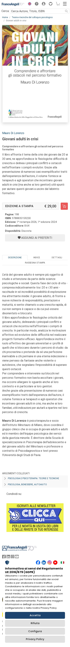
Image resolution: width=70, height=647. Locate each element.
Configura (35, 631)
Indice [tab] (36, 257)
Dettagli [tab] (57, 257)
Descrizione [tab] (15, 257)
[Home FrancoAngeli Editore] (13, 4)
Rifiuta (35, 623)
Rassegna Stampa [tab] (35, 262)
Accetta (35, 615)
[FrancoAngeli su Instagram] (12, 557)
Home (5, 17)
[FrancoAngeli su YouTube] (17, 557)
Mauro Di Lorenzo (13, 133)
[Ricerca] (66, 11)
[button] (28, 4)
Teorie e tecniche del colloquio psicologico (32, 17)
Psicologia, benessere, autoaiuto (27, 484)
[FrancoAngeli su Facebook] (4, 557)
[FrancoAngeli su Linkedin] (8, 557)
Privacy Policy (35, 639)
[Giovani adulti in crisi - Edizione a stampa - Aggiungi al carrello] (64, 206)
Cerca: (5, 11)
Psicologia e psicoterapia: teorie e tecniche (33, 478)
